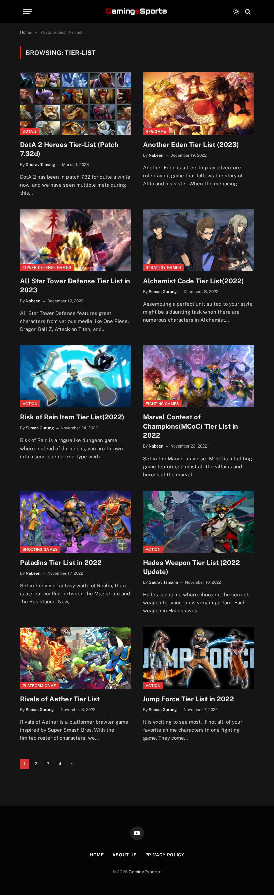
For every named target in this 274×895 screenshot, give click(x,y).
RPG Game (156, 131)
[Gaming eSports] (137, 11)
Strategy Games (163, 267)
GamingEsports (145, 871)
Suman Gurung (163, 291)
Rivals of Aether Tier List (60, 699)
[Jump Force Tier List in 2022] (198, 658)
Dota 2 (30, 131)
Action (30, 404)
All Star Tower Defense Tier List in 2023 (75, 285)
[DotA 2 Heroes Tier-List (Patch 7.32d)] (75, 103)
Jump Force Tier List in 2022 (188, 699)
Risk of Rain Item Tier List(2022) (72, 417)
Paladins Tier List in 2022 (61, 563)
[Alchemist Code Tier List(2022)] (198, 240)
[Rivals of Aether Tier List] (75, 658)
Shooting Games (40, 549)
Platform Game (39, 686)
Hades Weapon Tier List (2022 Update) (191, 567)
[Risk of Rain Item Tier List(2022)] (75, 376)
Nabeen (156, 155)
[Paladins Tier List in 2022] (75, 522)
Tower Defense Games (47, 267)
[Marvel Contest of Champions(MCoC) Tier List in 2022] (198, 376)
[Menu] (27, 11)
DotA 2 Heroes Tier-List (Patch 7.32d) (69, 149)
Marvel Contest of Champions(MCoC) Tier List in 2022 (190, 426)
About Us (124, 854)
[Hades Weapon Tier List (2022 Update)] (198, 522)
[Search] (247, 11)
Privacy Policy (165, 854)
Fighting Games (162, 404)
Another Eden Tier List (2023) (191, 145)
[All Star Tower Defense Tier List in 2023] (75, 240)
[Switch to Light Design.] (236, 12)
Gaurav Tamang (40, 164)
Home (97, 854)
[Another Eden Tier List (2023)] (198, 103)
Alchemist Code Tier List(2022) (193, 281)
